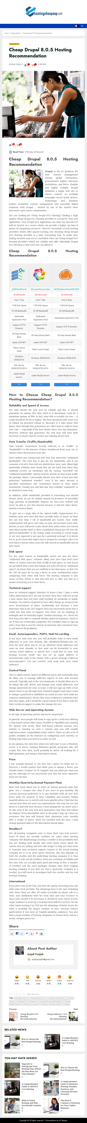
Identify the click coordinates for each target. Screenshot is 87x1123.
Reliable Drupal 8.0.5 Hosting (19, 1004)
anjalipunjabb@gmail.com (43, 959)
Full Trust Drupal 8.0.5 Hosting (34, 1001)
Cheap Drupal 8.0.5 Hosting (64, 998)
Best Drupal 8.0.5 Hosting (45, 998)
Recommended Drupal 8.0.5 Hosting (58, 1001)
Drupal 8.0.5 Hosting (16, 1001)
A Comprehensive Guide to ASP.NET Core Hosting (52, 1041)
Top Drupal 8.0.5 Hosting (38, 1004)
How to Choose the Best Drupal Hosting (12, 1041)
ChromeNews (51, 1120)
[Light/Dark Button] (77, 26)
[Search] (82, 26)
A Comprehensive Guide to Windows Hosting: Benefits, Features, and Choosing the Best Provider (51, 1088)
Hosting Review (14, 44)
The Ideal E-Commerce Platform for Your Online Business (51, 1105)
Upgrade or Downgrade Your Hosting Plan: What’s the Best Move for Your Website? (12, 1070)
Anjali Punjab (15, 64)
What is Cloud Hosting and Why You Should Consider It (12, 1105)
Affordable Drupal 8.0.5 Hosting (25, 998)
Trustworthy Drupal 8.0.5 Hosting (58, 1004)
